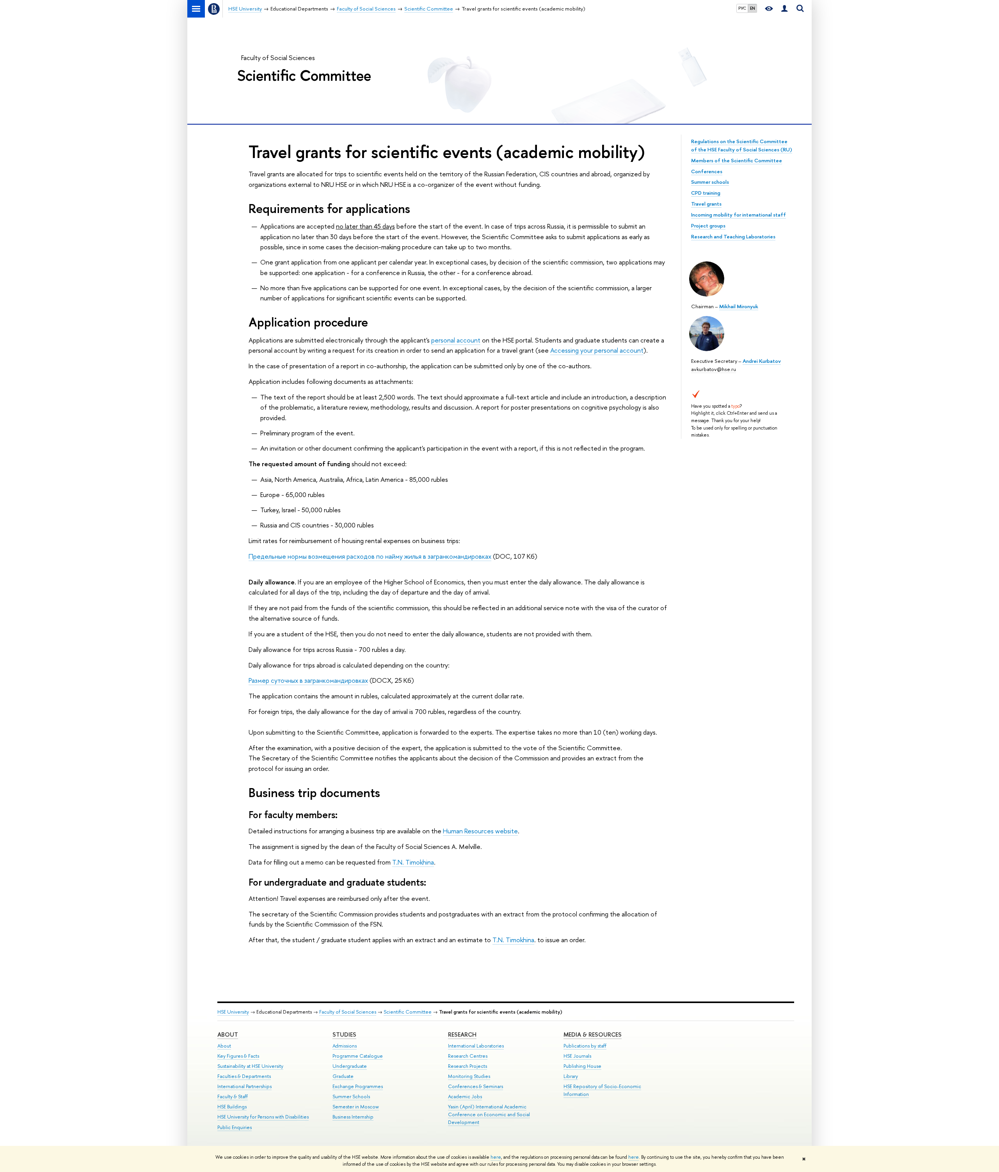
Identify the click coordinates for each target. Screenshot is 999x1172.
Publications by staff (584, 1045)
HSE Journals (577, 1056)
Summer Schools (351, 1096)
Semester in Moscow (355, 1106)
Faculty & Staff (232, 1096)
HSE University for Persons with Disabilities (263, 1116)
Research (462, 1034)
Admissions (344, 1045)
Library (570, 1076)
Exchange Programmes (357, 1086)
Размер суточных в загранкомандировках (308, 680)
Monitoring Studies (469, 1076)
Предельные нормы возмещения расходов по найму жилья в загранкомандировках (370, 556)
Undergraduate (349, 1066)
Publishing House (582, 1066)
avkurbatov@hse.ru (713, 369)
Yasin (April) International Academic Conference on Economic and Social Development (489, 1114)
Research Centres (467, 1056)
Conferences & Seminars (475, 1086)
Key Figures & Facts (238, 1056)
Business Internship (352, 1116)
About (227, 1034)
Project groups (708, 225)
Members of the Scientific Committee (736, 160)
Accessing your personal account (596, 350)
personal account (455, 340)
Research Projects (467, 1066)
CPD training (705, 192)
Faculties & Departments (244, 1076)
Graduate (343, 1076)
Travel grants (706, 203)
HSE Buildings (232, 1106)
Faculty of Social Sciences (278, 57)
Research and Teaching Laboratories (733, 236)
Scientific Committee (304, 75)
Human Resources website (480, 830)
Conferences (706, 171)
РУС (742, 8)
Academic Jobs (465, 1096)
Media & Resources (592, 1034)
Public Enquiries (234, 1127)
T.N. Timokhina (413, 862)
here (496, 1157)
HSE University (233, 1012)
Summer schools (710, 181)
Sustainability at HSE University (250, 1066)
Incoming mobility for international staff (738, 214)
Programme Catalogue (357, 1056)
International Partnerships (244, 1086)
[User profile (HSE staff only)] (784, 9)
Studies (344, 1034)
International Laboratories (476, 1045)
